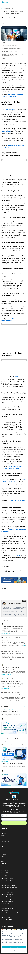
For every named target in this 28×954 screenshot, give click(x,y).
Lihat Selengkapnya (22, 706)
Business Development (8, 8)
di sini (18, 555)
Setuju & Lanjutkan (14, 947)
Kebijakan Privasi (12, 943)
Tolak (14, 950)
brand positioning (6, 131)
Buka (16, 571)
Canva (16, 175)
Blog (2, 8)
